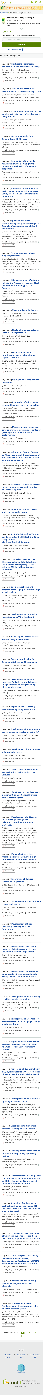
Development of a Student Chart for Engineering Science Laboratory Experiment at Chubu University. (19, 821)
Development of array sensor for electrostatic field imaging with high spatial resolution (21, 1021)
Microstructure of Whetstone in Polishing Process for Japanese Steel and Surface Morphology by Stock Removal (20, 284)
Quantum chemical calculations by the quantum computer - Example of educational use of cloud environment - (21, 224)
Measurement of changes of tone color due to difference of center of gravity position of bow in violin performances (21, 431)
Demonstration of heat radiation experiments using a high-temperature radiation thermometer (19, 856)
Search (7, 31)
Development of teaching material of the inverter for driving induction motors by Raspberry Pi (19, 949)
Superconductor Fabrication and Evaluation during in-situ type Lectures (20, 772)
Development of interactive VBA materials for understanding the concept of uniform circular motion (20, 974)
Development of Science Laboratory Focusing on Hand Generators (18, 926)
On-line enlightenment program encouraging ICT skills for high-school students (21, 589)
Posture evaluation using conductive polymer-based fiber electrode (19, 1283)
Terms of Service (7, 1355)
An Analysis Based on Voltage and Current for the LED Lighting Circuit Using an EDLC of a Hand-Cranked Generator (21, 538)
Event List (5, 13)
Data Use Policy (21, 1355)
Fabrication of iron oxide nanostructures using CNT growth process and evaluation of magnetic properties (19, 165)
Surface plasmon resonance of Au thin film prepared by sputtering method (21, 1153)
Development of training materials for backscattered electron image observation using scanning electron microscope (19, 683)
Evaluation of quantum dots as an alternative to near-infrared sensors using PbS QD (21, 114)
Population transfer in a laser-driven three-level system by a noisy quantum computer (21, 487)
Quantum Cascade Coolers (25, 310)
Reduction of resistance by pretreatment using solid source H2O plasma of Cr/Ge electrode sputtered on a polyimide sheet (21, 1207)
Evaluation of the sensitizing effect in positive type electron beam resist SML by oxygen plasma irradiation (21, 1235)
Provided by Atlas (21, 1387)
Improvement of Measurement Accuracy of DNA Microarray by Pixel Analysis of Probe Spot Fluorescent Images (21, 1045)
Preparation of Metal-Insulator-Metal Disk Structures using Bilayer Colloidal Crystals (20, 1306)
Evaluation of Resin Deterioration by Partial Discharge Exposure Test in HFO (18, 355)
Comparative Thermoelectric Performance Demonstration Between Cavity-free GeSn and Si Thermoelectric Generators (20, 192)
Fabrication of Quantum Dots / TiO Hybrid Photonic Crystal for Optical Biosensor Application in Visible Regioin (21, 1071)
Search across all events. (14, 50)
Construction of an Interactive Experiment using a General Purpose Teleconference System (21, 794)
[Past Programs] (32, 2)
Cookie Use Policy (35, 1355)
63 (35, 1333)
